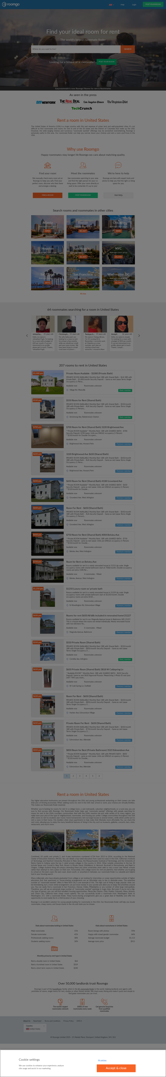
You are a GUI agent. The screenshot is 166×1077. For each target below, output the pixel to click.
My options (102, 1060)
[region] (83, 1063)
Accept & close (116, 1068)
